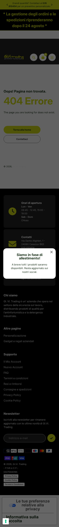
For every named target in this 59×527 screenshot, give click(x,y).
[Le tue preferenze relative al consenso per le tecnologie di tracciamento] (6, 521)
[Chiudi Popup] (51, 252)
